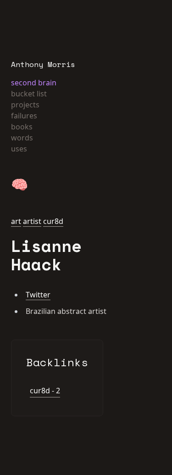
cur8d (53, 221)
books (22, 127)
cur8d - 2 (45, 391)
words (22, 138)
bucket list (29, 94)
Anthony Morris (43, 64)
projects (25, 105)
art (16, 221)
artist (32, 221)
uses (19, 149)
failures (24, 116)
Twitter (38, 295)
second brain (33, 83)
